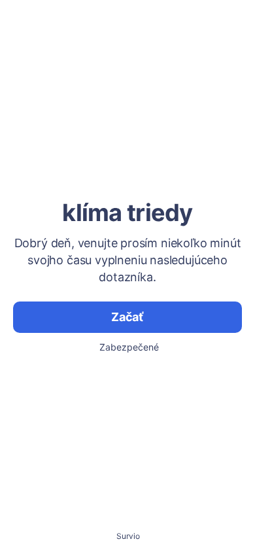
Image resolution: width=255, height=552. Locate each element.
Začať (127, 317)
